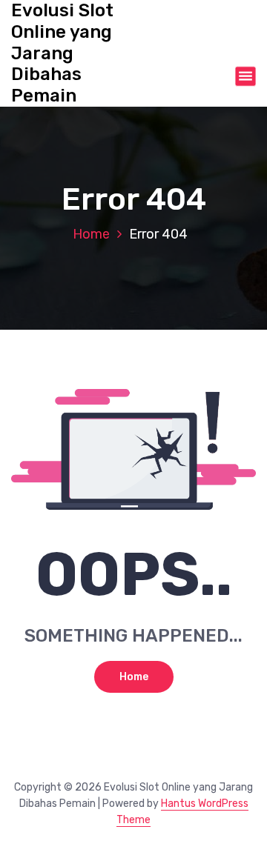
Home (91, 234)
